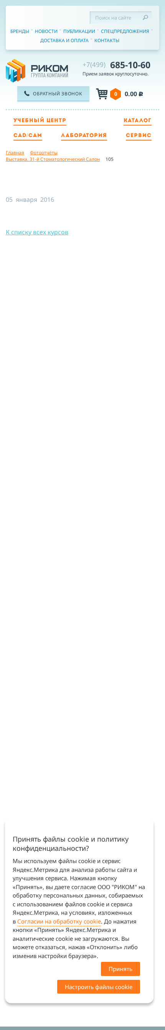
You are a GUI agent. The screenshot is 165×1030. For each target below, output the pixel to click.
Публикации (79, 31)
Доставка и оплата (64, 40)
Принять (120, 969)
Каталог (138, 121)
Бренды (19, 31)
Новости (46, 31)
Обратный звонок (57, 93)
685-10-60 (116, 65)
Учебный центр (39, 121)
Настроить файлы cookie (98, 987)
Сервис (139, 136)
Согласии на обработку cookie (59, 921)
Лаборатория (84, 136)
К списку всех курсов (37, 232)
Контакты (106, 40)
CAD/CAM (27, 136)
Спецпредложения (125, 31)
